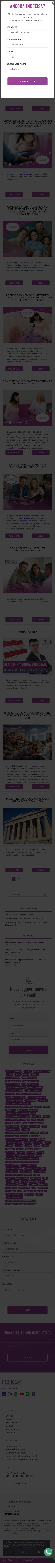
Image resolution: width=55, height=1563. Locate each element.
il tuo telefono (14, 39)
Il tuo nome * (12, 27)
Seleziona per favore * (17, 64)
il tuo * (10, 52)
